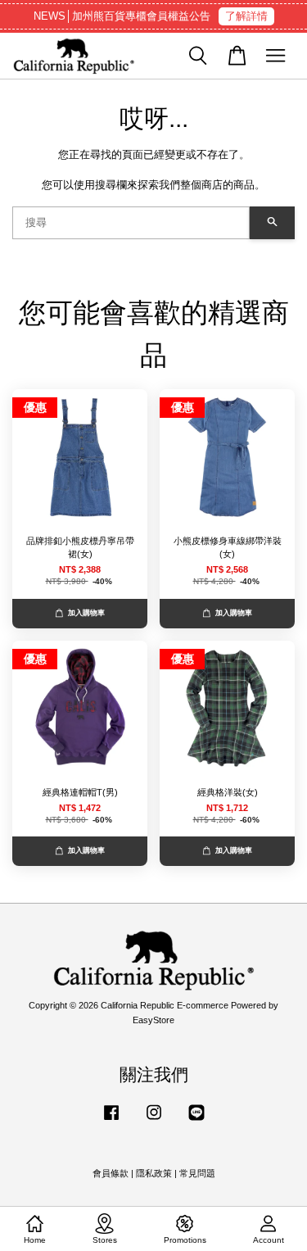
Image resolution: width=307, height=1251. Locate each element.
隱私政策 (154, 1173)
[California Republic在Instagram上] (153, 1121)
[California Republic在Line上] (196, 1121)
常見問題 (197, 1173)
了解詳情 (246, 16)
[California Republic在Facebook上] (111, 1121)
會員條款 (111, 1173)
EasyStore (153, 1020)
